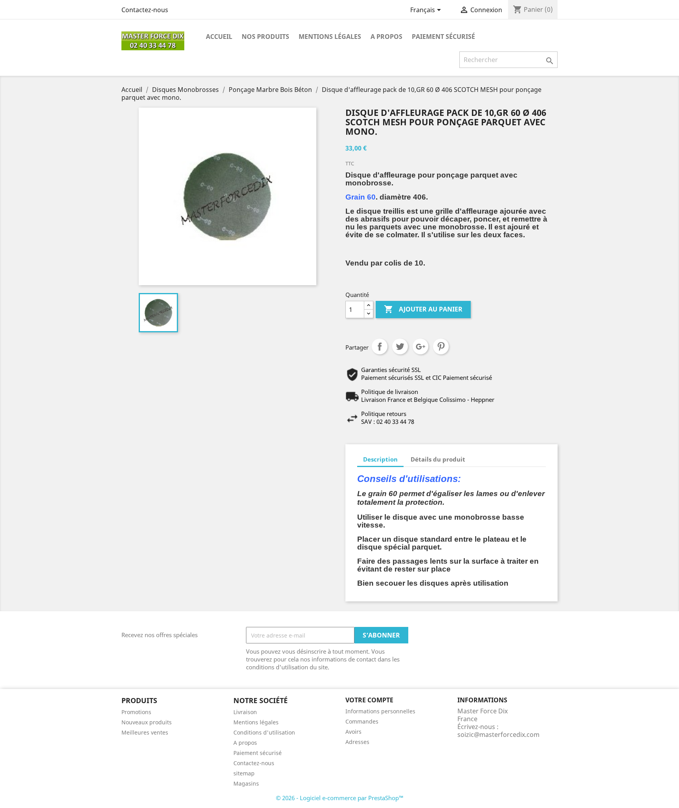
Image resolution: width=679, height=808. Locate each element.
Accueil (219, 36)
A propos (386, 36)
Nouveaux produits (146, 722)
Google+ (420, 346)
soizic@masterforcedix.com (498, 734)
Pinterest (441, 346)
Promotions (136, 712)
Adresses (357, 742)
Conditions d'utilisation (264, 732)
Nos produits (265, 36)
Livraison (245, 712)
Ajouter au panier (423, 309)
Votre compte (369, 700)
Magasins (246, 783)
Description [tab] (380, 459)
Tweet (400, 346)
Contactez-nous (144, 9)
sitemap (244, 773)
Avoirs (353, 731)
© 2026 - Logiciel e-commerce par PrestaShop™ (340, 798)
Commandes (361, 721)
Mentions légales (330, 36)
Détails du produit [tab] (438, 459)
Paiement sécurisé (443, 36)
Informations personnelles (380, 711)
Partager (379, 346)
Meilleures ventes (144, 732)
